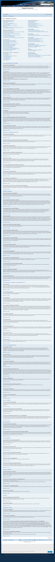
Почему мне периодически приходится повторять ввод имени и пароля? (13, 27)
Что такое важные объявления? (7, 56)
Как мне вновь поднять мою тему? (7, 50)
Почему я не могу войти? (6, 24)
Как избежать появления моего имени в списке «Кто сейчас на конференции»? (13, 31)
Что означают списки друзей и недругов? (33, 34)
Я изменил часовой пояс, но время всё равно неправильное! (11, 33)
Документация (12, 551)
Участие (19, 551)
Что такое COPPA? (5, 22)
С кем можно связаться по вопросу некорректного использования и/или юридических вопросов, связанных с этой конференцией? (39, 55)
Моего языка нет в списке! (6, 34)
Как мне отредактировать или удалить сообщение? (10, 41)
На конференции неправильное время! (8, 32)
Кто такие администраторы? (32, 21)
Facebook (26, 4)
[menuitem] (7, 14)
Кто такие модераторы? (31, 22)
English (33, 4)
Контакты (16, 551)
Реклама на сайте (32, 551)
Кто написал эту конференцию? (32, 53)
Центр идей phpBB (6, 517)
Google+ (30, 4)
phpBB (33, 160)
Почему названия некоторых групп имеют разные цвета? (36, 25)
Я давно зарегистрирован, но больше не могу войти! (10, 25)
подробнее (49, 554)
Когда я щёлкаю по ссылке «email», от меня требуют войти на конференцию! (13, 37)
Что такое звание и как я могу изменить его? (9, 36)
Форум (21, 551)
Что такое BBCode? (5, 53)
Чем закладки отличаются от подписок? (33, 44)
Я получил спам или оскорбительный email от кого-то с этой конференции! (38, 31)
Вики (25, 551)
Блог (27, 551)
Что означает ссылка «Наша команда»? (33, 27)
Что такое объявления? (6, 57)
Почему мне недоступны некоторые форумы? (9, 45)
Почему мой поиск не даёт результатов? (33, 39)
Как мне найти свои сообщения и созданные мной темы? (36, 41)
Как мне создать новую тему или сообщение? (9, 40)
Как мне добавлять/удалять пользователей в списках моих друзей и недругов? (39, 35)
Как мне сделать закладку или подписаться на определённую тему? (37, 45)
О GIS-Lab (6, 551)
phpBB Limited (31, 510)
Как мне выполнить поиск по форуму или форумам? (35, 38)
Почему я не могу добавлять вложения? (8, 46)
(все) (23, 551)
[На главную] (27, 2)
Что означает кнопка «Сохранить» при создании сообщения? (11, 48)
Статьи (9, 551)
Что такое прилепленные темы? (7, 58)
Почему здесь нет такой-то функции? (33, 54)
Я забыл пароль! (5, 26)
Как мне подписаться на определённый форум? (34, 46)
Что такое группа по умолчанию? (32, 26)
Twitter (22, 4)
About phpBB (43, 511)
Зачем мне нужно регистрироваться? (8, 21)
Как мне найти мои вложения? (32, 50)
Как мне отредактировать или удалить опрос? (9, 44)
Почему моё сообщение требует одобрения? (9, 49)
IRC (28, 551)
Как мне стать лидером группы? (32, 24)
